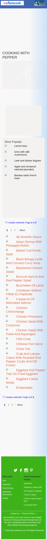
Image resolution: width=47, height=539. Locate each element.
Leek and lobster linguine (27, 160)
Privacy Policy (28, 513)
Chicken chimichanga (16, 309)
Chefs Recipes (7, 488)
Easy (4, 480)
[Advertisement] (23, 23)
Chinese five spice (29, 344)
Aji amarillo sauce (28, 237)
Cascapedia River (30, 505)
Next (22, 230)
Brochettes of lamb (30, 285)
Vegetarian (6, 484)
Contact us (14, 513)
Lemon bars (20, 146)
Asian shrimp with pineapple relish (24, 243)
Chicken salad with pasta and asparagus (24, 332)
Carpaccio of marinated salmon (20, 301)
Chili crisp (23, 339)
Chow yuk (23, 349)
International (7, 494)
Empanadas (24, 387)
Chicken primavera (29, 316)
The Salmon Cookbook (33, 491)
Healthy (5, 498)
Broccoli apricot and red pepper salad (25, 278)
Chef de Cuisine (30, 495)
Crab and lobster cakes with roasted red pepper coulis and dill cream (23, 359)
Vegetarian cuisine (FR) (33, 487)
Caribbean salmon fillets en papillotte (24, 292)
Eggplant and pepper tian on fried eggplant (25, 372)
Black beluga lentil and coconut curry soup (24, 261)
